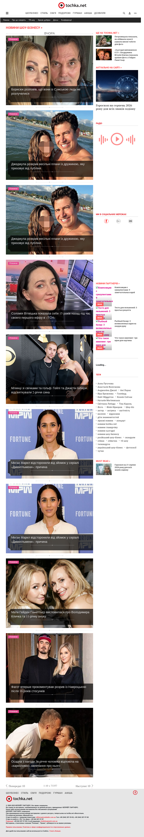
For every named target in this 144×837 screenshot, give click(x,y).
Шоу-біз (130, 407)
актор (101, 410)
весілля (102, 414)
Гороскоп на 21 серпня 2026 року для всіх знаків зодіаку (125, 467)
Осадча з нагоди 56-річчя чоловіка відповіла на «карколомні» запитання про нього (44, 763)
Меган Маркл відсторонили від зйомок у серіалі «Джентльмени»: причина (45, 465)
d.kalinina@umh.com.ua (48, 821)
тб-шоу (124, 441)
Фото (100, 407)
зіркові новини (105, 420)
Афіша (88, 13)
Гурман (77, 13)
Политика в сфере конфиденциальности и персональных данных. (47, 827)
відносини (114, 414)
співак (101, 441)
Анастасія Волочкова (109, 387)
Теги (99, 374)
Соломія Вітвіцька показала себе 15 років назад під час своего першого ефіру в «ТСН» (50, 315)
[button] (129, 13)
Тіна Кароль (125, 403)
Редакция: (10, 821)
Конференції (66, 20)
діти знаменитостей (108, 417)
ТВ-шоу (32, 20)
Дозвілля (99, 13)
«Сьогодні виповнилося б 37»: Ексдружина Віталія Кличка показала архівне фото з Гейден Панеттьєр (126, 55)
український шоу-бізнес (110, 447)
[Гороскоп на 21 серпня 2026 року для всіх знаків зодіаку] (104, 469)
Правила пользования (14, 827)
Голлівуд (121, 393)
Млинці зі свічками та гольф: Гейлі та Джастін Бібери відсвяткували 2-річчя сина (49, 390)
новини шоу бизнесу (108, 434)
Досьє (55, 20)
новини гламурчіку (108, 427)
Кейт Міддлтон (105, 397)
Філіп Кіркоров (114, 407)
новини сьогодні (106, 430)
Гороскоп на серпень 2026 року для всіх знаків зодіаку (115, 107)
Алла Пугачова (105, 383)
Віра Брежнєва (105, 393)
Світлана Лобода (106, 403)
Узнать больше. (55, 831)
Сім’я (53, 13)
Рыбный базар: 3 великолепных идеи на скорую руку (125, 323)
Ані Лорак (125, 390)
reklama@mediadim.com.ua (46, 817)
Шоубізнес (31, 13)
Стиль (44, 13)
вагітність (124, 410)
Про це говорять (19, 20)
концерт (121, 420)
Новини (6, 20)
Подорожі (64, 13)
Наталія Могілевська (109, 400)
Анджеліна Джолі (107, 390)
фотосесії (131, 447)
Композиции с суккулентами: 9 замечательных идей (125, 290)
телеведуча (104, 444)
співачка (112, 441)
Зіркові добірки (44, 20)
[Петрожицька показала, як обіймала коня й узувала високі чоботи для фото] (104, 41)
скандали (130, 437)
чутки (101, 451)
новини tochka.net (107, 424)
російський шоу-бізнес (110, 437)
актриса (111, 410)
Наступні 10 (83, 786)
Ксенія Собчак (124, 397)
